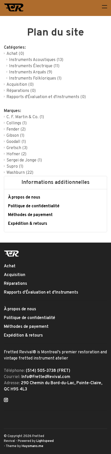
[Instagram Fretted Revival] (6, 400)
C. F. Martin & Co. (25, 117)
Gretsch (16, 148)
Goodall (16, 141)
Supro (14, 166)
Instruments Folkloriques (35, 78)
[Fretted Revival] (11, 253)
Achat (15, 53)
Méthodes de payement (30, 215)
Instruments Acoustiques (36, 60)
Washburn (19, 172)
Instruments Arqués (30, 72)
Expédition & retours (27, 223)
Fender (16, 129)
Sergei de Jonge (24, 160)
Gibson (15, 135)
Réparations (21, 90)
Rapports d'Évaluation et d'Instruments (46, 97)
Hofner (16, 154)
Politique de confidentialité (33, 206)
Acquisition (20, 84)
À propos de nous (24, 197)
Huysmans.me (32, 446)
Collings (16, 123)
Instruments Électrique (34, 66)
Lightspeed (45, 441)
